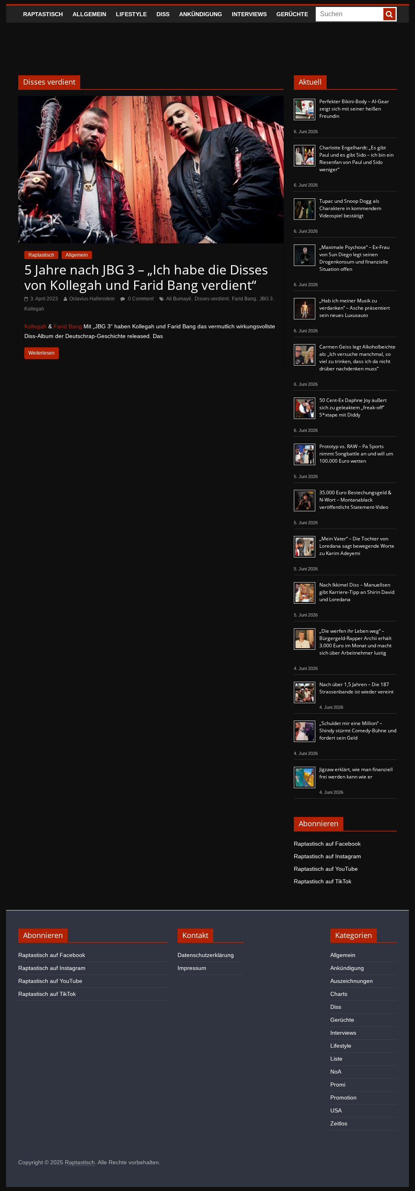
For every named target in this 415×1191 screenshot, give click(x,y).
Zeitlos (338, 1123)
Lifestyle (131, 14)
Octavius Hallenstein (92, 299)
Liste (336, 1058)
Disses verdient (212, 299)
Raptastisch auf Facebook (327, 843)
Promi (337, 1084)
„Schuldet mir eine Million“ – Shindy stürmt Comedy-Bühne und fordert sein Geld (357, 730)
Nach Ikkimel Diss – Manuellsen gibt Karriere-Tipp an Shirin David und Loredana (356, 592)
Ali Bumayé (178, 299)
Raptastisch (43, 14)
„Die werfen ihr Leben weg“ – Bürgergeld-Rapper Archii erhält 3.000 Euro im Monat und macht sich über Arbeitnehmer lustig (355, 641)
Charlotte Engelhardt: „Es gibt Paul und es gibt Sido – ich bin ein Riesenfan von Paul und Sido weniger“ (356, 158)
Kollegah (34, 309)
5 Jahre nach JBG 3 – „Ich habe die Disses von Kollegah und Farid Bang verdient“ (146, 277)
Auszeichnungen (351, 981)
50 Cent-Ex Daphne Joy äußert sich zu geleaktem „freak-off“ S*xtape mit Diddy (353, 407)
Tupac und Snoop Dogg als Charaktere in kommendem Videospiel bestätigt (350, 208)
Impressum (192, 968)
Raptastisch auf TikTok (322, 881)
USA (336, 1110)
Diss (162, 14)
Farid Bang (244, 299)
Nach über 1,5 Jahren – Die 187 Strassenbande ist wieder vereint (356, 688)
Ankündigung (200, 14)
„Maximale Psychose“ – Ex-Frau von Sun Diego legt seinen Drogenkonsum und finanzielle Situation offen (354, 258)
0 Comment (140, 299)
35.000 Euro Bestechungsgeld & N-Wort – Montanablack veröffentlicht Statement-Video (355, 499)
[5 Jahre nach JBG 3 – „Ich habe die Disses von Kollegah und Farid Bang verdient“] (151, 101)
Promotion (343, 1097)
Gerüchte (292, 14)
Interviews (249, 14)
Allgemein (89, 14)
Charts (338, 994)
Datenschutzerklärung (206, 955)
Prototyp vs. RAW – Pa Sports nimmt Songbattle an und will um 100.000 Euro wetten (356, 453)
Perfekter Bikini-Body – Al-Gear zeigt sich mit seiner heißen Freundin (354, 108)
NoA (335, 1071)
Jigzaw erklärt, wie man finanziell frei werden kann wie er (356, 773)
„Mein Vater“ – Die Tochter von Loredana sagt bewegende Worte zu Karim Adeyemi (356, 546)
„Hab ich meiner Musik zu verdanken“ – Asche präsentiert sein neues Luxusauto (354, 308)
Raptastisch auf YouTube (326, 869)
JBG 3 (266, 299)
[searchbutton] (389, 14)
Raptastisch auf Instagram (327, 856)
